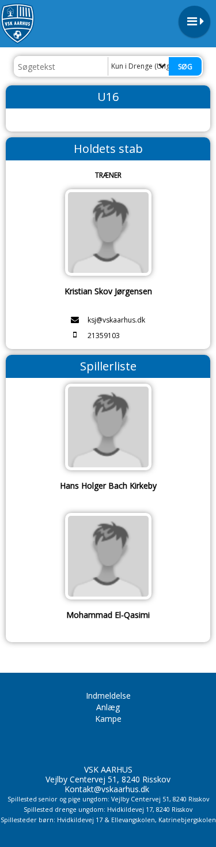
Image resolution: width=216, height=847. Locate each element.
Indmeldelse (108, 695)
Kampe (108, 718)
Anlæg (108, 707)
